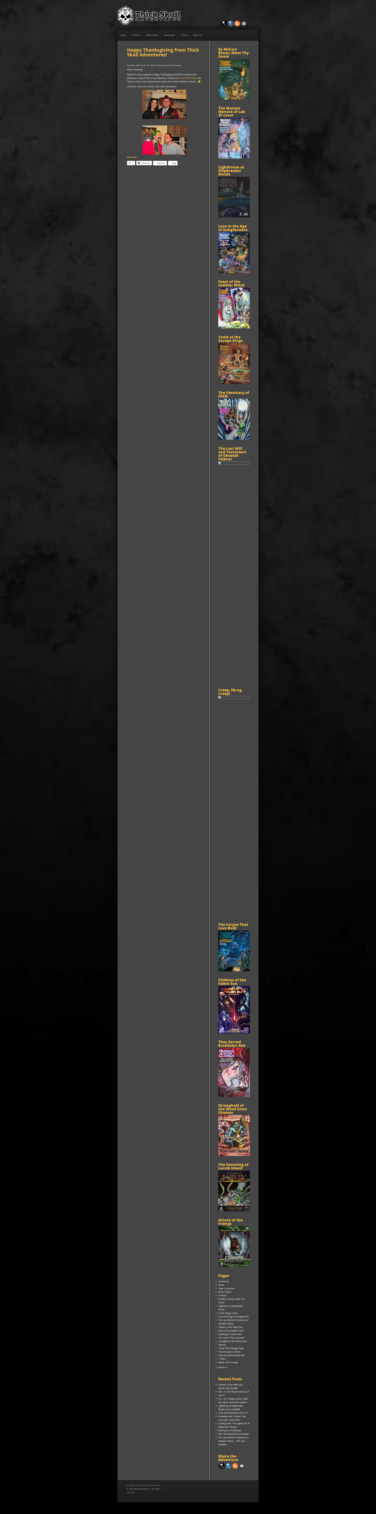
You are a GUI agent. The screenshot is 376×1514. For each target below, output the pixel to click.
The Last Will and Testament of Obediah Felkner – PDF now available (233, 1441)
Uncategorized (163, 65)
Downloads (169, 35)
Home (123, 35)
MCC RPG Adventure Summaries (233, 1434)
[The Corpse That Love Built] (234, 970)
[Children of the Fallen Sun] (234, 1032)
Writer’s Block (152, 35)
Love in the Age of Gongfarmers (233, 1316)
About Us (197, 35)
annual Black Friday (187, 78)
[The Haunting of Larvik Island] (234, 1210)
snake (138, 65)
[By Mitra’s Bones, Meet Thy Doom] (234, 98)
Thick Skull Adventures (139, 1488)
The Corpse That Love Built (231, 1337)
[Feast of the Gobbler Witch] (234, 327)
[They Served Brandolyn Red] (234, 1096)
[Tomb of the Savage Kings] (234, 383)
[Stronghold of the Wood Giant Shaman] (234, 1155)
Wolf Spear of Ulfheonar (229, 1430)
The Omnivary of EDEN (229, 1351)
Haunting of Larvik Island (230, 1334)
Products (136, 35)
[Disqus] (164, 210)
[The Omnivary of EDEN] (234, 439)
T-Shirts (184, 35)
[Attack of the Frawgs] (234, 1266)
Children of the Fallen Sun (230, 1327)
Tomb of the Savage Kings (231, 1348)
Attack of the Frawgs (228, 1362)
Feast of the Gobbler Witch (231, 1330)
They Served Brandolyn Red (231, 1355)
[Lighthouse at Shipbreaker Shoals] (234, 216)
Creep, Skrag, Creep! (227, 1313)
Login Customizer (226, 1288)
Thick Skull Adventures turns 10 (233, 1412)
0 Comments (176, 65)
